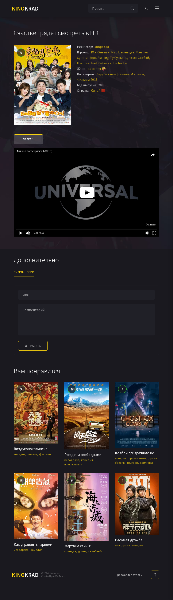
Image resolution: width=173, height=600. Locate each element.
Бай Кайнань (101, 63)
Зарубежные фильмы (113, 74)
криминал (146, 463)
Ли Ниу (102, 58)
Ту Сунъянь (118, 58)
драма (153, 458)
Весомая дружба (128, 540)
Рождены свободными (82, 454)
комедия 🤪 (97, 68)
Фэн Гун (142, 52)
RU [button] (146, 8)
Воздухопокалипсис (30, 448)
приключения (73, 464)
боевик (32, 454)
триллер (132, 463)
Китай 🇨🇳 (98, 90)
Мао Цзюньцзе (122, 52)
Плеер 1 (28, 139)
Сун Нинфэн (86, 58)
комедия (19, 454)
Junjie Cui (102, 47)
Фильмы (137, 74)
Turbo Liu (120, 63)
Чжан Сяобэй (139, 58)
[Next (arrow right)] (165, 300)
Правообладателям (129, 575)
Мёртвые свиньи (77, 545)
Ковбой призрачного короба (138, 452)
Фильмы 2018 (87, 79)
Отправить (33, 346)
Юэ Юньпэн (100, 52)
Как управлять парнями (33, 544)
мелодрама (71, 460)
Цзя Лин (83, 63)
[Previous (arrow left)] (7, 300)
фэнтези (45, 454)
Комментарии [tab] (24, 272)
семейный (95, 551)
